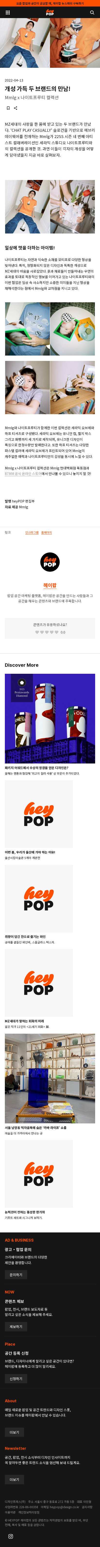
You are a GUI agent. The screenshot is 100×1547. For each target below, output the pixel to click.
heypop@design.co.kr (64, 1507)
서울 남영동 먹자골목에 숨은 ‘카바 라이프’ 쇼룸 (36, 1127)
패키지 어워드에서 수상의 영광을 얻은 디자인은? (36, 767)
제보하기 (16, 1326)
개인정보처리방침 (29, 1512)
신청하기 (16, 1378)
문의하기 (16, 1274)
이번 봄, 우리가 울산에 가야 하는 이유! (30, 852)
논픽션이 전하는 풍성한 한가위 (25, 1212)
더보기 (14, 1432)
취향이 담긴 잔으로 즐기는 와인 (25, 936)
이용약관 (10, 1512)
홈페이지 (46, 532)
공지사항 (87, 1507)
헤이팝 (50, 585)
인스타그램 (32, 532)
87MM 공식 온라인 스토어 (23, 473)
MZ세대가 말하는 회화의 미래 (24, 1021)
